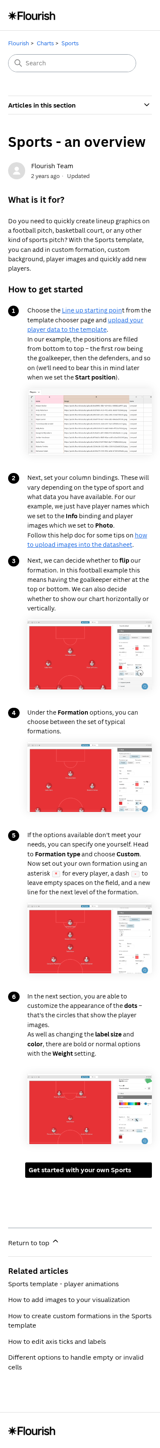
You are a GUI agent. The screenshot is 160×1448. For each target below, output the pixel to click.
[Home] (31, 15)
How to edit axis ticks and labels (57, 1341)
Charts (45, 43)
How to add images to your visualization (69, 1299)
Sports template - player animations (63, 1283)
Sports (70, 43)
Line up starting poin (92, 310)
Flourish (18, 43)
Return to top (29, 1242)
